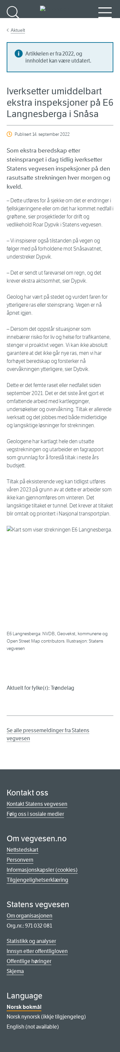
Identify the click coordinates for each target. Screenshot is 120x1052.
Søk (13, 23)
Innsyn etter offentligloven (37, 951)
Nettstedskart (22, 850)
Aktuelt (18, 30)
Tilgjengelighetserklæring (37, 880)
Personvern (20, 860)
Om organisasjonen (29, 916)
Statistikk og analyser (31, 941)
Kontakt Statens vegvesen (37, 804)
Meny (105, 23)
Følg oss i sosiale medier (35, 814)
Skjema (15, 971)
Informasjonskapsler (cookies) (42, 870)
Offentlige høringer (29, 961)
